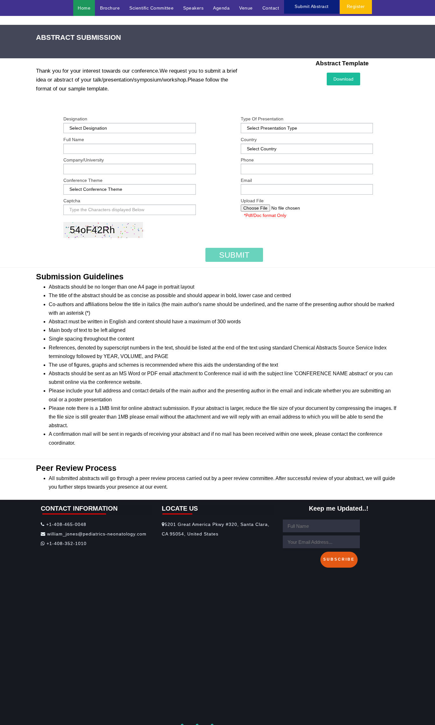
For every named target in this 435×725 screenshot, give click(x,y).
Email (246, 180)
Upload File (252, 200)
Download (343, 79)
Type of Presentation (262, 118)
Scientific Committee (151, 8)
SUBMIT (234, 254)
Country (249, 139)
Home (84, 8)
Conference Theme (83, 180)
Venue (246, 8)
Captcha (71, 200)
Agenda (221, 8)
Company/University (83, 159)
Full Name (73, 139)
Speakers (193, 8)
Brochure (110, 8)
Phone (247, 159)
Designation (75, 118)
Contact (270, 8)
